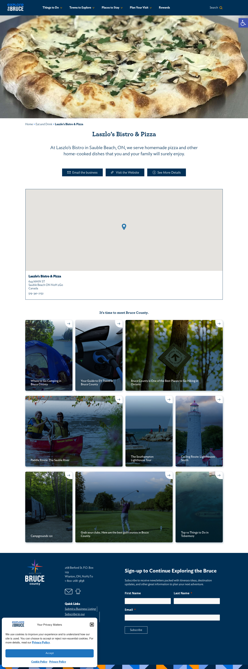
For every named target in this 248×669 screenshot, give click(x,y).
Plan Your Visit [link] (139, 7)
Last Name (181, 593)
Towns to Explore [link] (80, 7)
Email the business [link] (84, 172)
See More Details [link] (169, 172)
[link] (243, 23)
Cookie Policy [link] (39, 661)
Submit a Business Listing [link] (80, 609)
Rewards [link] (164, 7)
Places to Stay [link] (110, 7)
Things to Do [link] (50, 7)
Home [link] (29, 124)
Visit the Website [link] (127, 172)
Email (129, 610)
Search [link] (214, 7)
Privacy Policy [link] (41, 642)
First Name (133, 593)
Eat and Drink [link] (44, 124)
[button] (92, 624)
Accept (50, 653)
